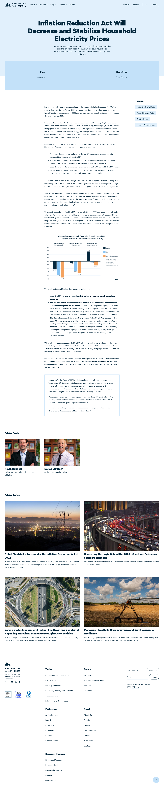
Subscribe (153, 670)
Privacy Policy (132, 686)
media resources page (87, 408)
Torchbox (135, 688)
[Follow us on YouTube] (12, 682)
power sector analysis (69, 107)
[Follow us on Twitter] (5, 682)
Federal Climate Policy (146, 113)
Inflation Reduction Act (146, 125)
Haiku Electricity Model (146, 107)
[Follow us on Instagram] (19, 682)
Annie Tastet (86, 411)
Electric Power (142, 119)
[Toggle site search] (146, 5)
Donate (154, 4)
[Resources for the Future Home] (16, 4)
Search (154, 677)
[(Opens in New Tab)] (8, 692)
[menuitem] (32, 4)
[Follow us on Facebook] (8, 682)
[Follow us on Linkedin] (16, 682)
